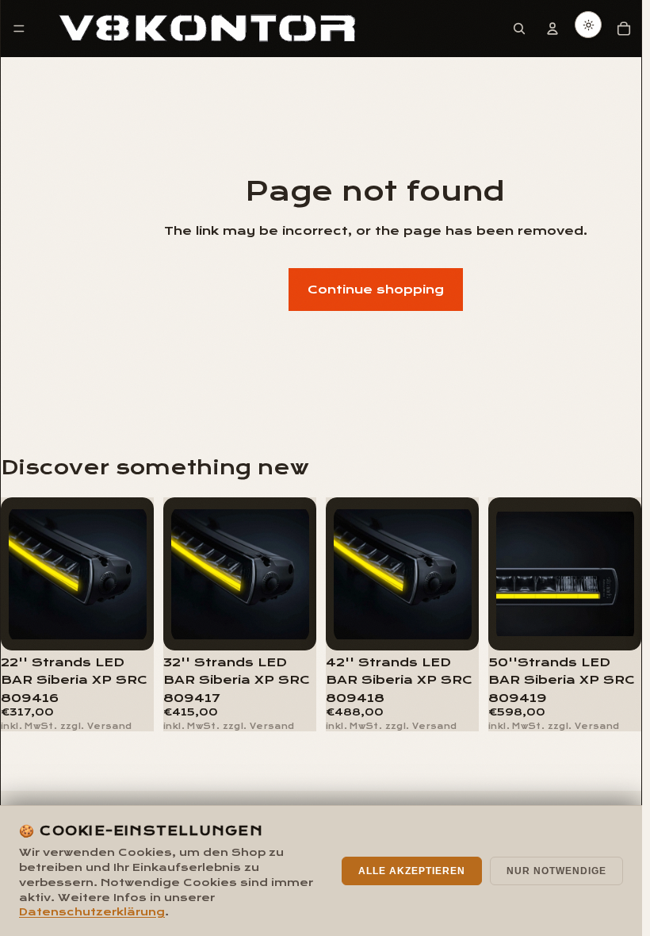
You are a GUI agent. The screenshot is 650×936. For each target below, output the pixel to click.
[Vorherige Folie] (18, 574)
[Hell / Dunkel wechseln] (588, 24)
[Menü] (19, 28)
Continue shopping (376, 289)
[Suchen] (519, 28)
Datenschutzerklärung (92, 912)
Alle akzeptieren (411, 871)
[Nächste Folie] (136, 574)
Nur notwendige (556, 871)
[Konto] (552, 28)
